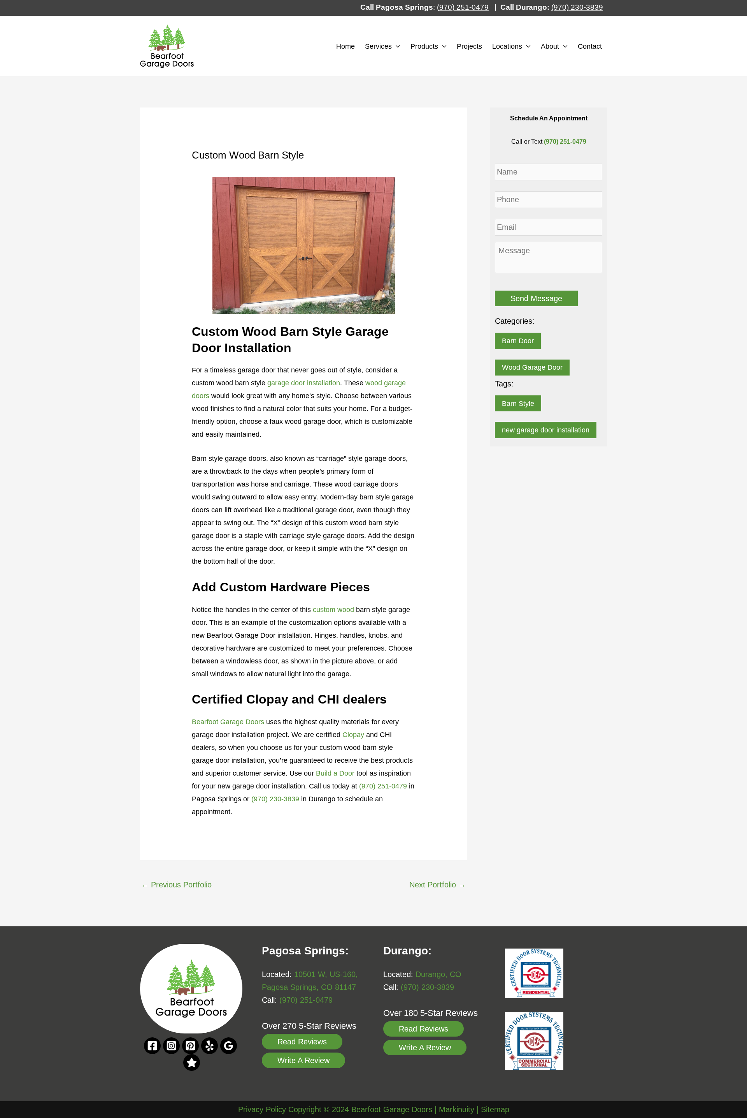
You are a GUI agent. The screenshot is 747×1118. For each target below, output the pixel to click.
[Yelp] (209, 1045)
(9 (554, 7)
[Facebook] (152, 1045)
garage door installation (303, 383)
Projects (469, 46)
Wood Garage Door (532, 367)
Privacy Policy (262, 1109)
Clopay (353, 735)
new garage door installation (545, 430)
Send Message (536, 298)
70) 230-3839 (580, 7)
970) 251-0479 (464, 7)
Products (424, 46)
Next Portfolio (437, 884)
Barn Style (518, 403)
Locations (507, 46)
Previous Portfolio (176, 884)
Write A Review (303, 1060)
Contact (590, 46)
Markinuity (456, 1109)
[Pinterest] (190, 1045)
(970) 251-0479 (383, 786)
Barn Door (518, 341)
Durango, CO (438, 974)
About (550, 46)
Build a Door (335, 773)
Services (378, 46)
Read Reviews (302, 1041)
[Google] (228, 1045)
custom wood (333, 610)
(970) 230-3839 (275, 799)
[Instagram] (171, 1045)
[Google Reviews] (191, 1062)
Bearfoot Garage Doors (228, 722)
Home (345, 46)
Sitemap (495, 1109)
